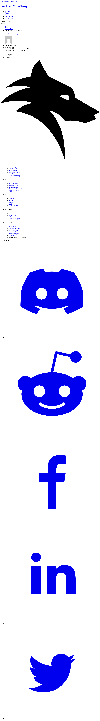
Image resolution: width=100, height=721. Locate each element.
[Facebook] (52, 528)
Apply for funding (14, 176)
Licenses (11, 235)
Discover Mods (13, 183)
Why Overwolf (13, 170)
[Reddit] (52, 433)
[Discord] (52, 337)
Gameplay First (13, 187)
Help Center (12, 226)
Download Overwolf (15, 189)
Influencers (12, 217)
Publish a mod (13, 168)
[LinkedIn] (52, 623)
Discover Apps (13, 185)
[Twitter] (52, 718)
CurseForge (4, 1)
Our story (11, 200)
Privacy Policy (13, 232)
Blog (10, 204)
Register (10, 1)
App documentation (15, 172)
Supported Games (14, 228)
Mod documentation (15, 174)
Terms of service (14, 230)
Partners (11, 213)
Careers (11, 202)
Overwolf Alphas (14, 234)
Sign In (16, 1)
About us (11, 198)
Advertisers (12, 215)
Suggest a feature (14, 191)
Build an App (13, 167)
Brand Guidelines (14, 205)
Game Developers (14, 219)
